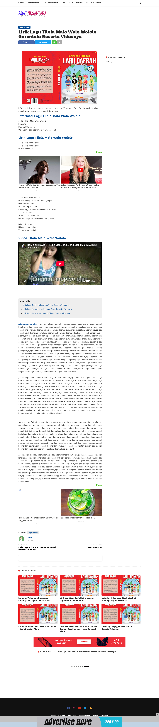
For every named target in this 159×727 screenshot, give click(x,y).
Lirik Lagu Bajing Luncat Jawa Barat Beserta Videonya (118, 628)
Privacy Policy (84, 715)
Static (95, 715)
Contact (61, 715)
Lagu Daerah (67, 3)
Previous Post (95, 547)
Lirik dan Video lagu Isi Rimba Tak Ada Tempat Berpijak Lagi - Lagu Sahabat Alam (78, 629)
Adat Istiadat (33, 3)
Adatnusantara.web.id (27, 324)
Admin (30, 537)
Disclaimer (72, 715)
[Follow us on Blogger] (90, 707)
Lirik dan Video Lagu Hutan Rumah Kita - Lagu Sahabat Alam (37, 628)
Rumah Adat (96, 3)
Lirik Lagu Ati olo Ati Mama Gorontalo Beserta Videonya (37, 548)
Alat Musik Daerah (50, 3)
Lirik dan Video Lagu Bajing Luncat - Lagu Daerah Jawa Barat (77, 599)
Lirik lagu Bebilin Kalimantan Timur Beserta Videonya (46, 305)
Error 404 (104, 715)
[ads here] (79, 722)
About (53, 715)
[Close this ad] (157, 714)
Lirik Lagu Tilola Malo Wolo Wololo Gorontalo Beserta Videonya (57, 34)
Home (21, 3)
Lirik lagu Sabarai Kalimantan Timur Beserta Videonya (46, 313)
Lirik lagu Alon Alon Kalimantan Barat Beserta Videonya (47, 309)
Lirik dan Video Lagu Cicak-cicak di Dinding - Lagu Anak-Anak (118, 599)
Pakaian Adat (81, 3)
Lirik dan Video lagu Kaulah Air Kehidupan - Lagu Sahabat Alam (34, 599)
